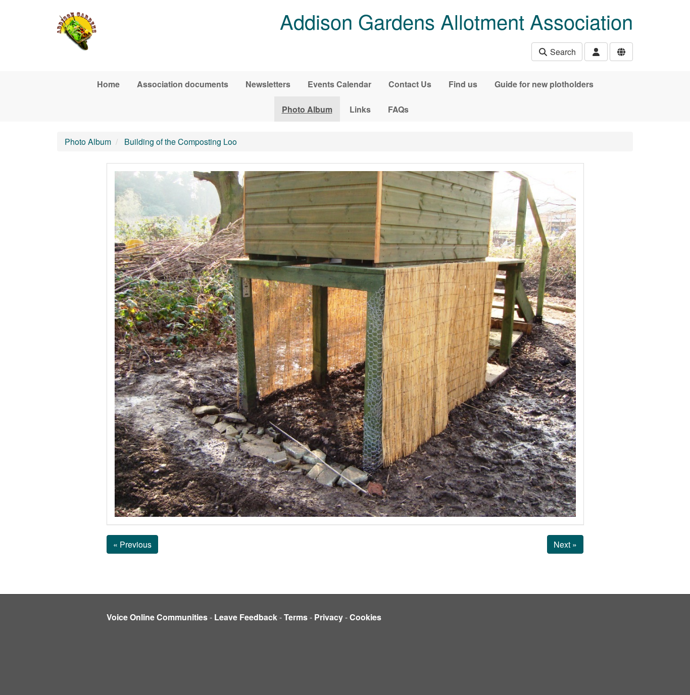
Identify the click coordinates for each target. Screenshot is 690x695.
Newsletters (267, 84)
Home (108, 84)
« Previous (132, 544)
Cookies (365, 617)
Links (360, 109)
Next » (565, 544)
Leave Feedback (245, 617)
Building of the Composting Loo (180, 141)
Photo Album (307, 109)
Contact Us (409, 84)
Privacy (328, 617)
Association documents (182, 84)
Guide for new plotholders (544, 84)
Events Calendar (339, 84)
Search (562, 52)
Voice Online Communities (157, 617)
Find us (463, 84)
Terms (296, 617)
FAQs (398, 109)
